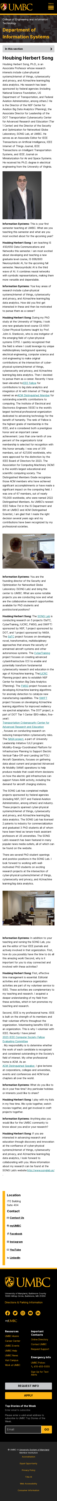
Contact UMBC (39, 1344)
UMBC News (11, 1355)
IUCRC (44, 673)
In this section (14, 48)
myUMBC (15, 1227)
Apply (28, 1395)
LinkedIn (15, 1259)
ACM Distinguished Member (34, 395)
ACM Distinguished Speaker (19, 1065)
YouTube (15, 1251)
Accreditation (28, 1457)
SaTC (11, 636)
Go (46, 1429)
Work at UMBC (12, 1365)
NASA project (15, 739)
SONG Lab (44, 616)
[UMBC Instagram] (22, 1313)
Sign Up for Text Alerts (39, 1373)
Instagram (16, 1243)
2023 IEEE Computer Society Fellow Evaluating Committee (24, 1039)
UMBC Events (12, 1345)
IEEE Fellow (29, 383)
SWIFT (43, 698)
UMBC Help (11, 1350)
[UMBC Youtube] (30, 1313)
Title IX (28, 1477)
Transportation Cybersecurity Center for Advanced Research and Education (26, 724)
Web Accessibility (28, 1483)
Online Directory (39, 1339)
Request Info (28, 1386)
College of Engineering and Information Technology (25, 21)
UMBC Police (38, 1362)
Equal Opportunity (28, 1463)
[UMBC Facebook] (7, 1313)
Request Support (40, 1349)
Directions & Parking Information (24, 1302)
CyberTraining (42, 653)
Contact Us (17, 1217)
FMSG (24, 685)
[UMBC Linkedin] (38, 1313)
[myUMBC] (11, 1320)
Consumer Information (28, 1490)
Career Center (12, 1341)
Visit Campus (11, 1360)
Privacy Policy (28, 1470)
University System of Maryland (34, 1450)
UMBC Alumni (12, 1336)
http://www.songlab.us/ (40, 1170)
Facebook (16, 1235)
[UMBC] (16, 7)
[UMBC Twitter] (15, 1313)
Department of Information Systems (26, 33)
